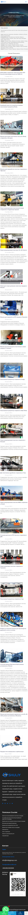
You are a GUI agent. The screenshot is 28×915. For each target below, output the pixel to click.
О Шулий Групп (5, 835)
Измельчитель (5, 829)
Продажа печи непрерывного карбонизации (12, 751)
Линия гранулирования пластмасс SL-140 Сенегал (13, 250)
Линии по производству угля (8, 833)
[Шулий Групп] (3, 2)
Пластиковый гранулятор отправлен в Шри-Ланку (13, 410)
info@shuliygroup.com (9, 860)
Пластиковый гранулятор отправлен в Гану (12, 599)
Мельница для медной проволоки (9, 823)
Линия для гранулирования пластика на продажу (12, 815)
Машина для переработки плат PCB (10, 825)
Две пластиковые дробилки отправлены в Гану (13, 472)
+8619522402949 (8, 868)
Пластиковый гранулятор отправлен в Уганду (12, 379)
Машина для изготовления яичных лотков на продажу (13, 821)
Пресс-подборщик (6, 831)
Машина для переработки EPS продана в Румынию (13, 317)
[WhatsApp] (5, 909)
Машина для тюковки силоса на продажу (11, 827)
